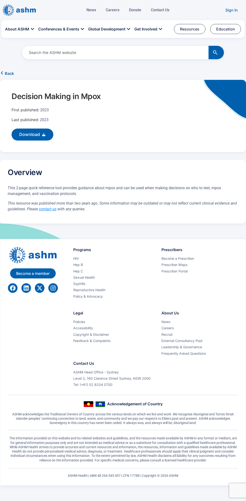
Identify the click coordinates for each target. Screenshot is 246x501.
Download (29, 134)
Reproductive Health (89, 290)
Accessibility (83, 328)
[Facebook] (13, 288)
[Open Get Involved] (160, 29)
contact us (47, 209)
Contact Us (160, 10)
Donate (135, 10)
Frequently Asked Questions (183, 353)
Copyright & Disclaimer (91, 334)
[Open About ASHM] (32, 29)
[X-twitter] (39, 288)
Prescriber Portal (174, 271)
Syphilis (79, 284)
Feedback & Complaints (92, 341)
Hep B (78, 265)
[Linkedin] (26, 288)
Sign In (231, 10)
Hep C (78, 271)
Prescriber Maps (174, 265)
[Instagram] (53, 288)
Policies (79, 322)
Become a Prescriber (177, 258)
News (91, 10)
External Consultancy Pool (181, 341)
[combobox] (114, 52)
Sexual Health (84, 277)
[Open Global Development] (128, 29)
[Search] (216, 52)
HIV (76, 258)
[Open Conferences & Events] (82, 29)
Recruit (166, 334)
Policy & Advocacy (88, 296)
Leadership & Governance (181, 347)
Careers (112, 10)
